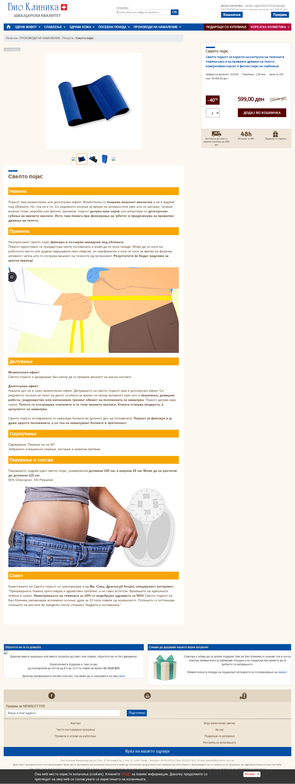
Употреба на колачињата (219, 742)
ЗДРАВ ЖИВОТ (27, 27)
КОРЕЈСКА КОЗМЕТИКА (269, 27)
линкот (282, 672)
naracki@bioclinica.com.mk (220, 760)
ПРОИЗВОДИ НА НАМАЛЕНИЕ (157, 27)
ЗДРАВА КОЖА (81, 27)
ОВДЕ (126, 774)
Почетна (11, 38)
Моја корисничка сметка (219, 723)
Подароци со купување (226, 27)
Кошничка (231, 15)
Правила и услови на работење (75, 736)
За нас (219, 729)
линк (122, 676)
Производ (12, 50)
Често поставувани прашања (75, 729)
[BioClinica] (37, 10)
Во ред (252, 774)
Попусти (68, 38)
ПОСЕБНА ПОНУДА (113, 27)
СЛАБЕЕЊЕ (54, 27)
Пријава (280, 15)
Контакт (76, 723)
